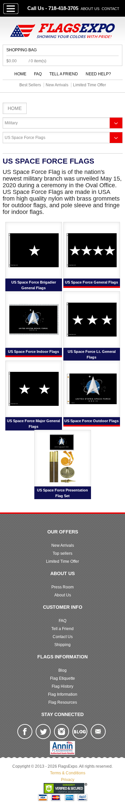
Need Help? (98, 74)
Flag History (62, 686)
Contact (110, 9)
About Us (90, 9)
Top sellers (62, 553)
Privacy (67, 779)
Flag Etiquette (62, 678)
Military (11, 123)
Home (20, 74)
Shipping (62, 644)
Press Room (62, 587)
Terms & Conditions (67, 773)
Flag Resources (62, 702)
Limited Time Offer (62, 561)
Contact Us (63, 636)
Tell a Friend (63, 74)
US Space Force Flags (25, 137)
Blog (62, 670)
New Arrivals (62, 545)
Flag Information (62, 694)
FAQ (38, 74)
